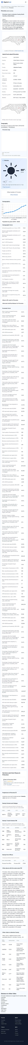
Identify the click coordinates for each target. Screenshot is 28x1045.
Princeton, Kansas (6, 920)
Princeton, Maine (6, 915)
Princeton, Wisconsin (7, 903)
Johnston (4, 22)
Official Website (14, 194)
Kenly (3, 984)
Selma (3, 954)
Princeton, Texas (6, 878)
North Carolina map (19, 50)
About (16, 1029)
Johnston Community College (10, 814)
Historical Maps (18, 1023)
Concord (3, 1011)
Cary (2, 1007)
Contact (16, 1035)
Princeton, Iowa (6, 912)
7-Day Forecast (6, 187)
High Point (3, 1010)
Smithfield (4, 949)
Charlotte (3, 997)
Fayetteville (4, 1005)
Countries (3, 1020)
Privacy (16, 1033)
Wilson (8, 839)
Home (2, 6)
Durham (3, 1002)
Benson (3, 964)
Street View (3, 1033)
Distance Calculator (5, 1029)
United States (14, 6)
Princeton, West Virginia (8, 895)
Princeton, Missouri (7, 908)
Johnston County (4, 7)
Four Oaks (4, 969)
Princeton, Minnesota (7, 925)
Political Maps (18, 1021)
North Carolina (21, 6)
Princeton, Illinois (6, 887)
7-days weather (22, 97)
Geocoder (3, 1031)
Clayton (3, 944)
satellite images (17, 155)
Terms (16, 1031)
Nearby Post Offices (7, 854)
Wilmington (4, 1008)
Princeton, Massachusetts (8, 898)
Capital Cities (4, 1023)
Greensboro (4, 1000)
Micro (3, 988)
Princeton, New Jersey (8, 872)
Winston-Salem (5, 1003)
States (2, 1021)
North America (7, 6)
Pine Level (4, 979)
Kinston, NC (9, 849)
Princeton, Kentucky (7, 890)
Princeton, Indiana (6, 883)
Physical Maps (18, 1020)
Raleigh (3, 999)
